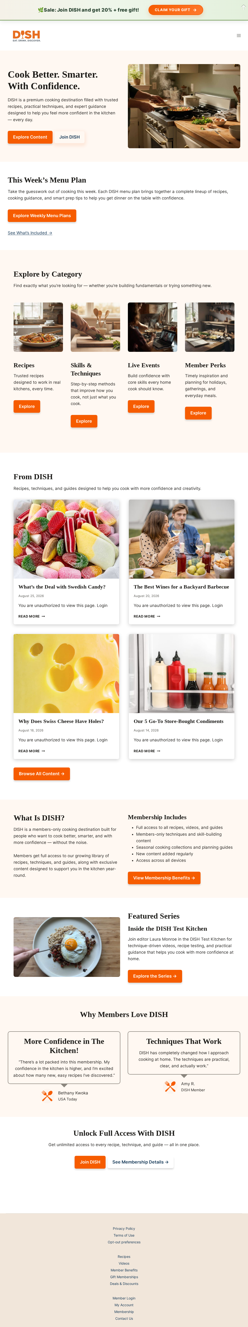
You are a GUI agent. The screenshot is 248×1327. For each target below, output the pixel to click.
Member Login (124, 1298)
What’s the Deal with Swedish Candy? (62, 587)
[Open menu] (238, 35)
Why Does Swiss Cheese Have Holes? (61, 721)
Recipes (124, 1256)
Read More (31, 616)
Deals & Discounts (124, 1284)
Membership (124, 1312)
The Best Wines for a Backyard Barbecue (181, 587)
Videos (124, 1263)
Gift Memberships (124, 1277)
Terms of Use (124, 1235)
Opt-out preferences (124, 1242)
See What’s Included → (30, 232)
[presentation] (66, 539)
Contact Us (124, 1318)
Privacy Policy (124, 1228)
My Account (124, 1305)
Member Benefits (124, 1270)
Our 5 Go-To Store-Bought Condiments (179, 721)
